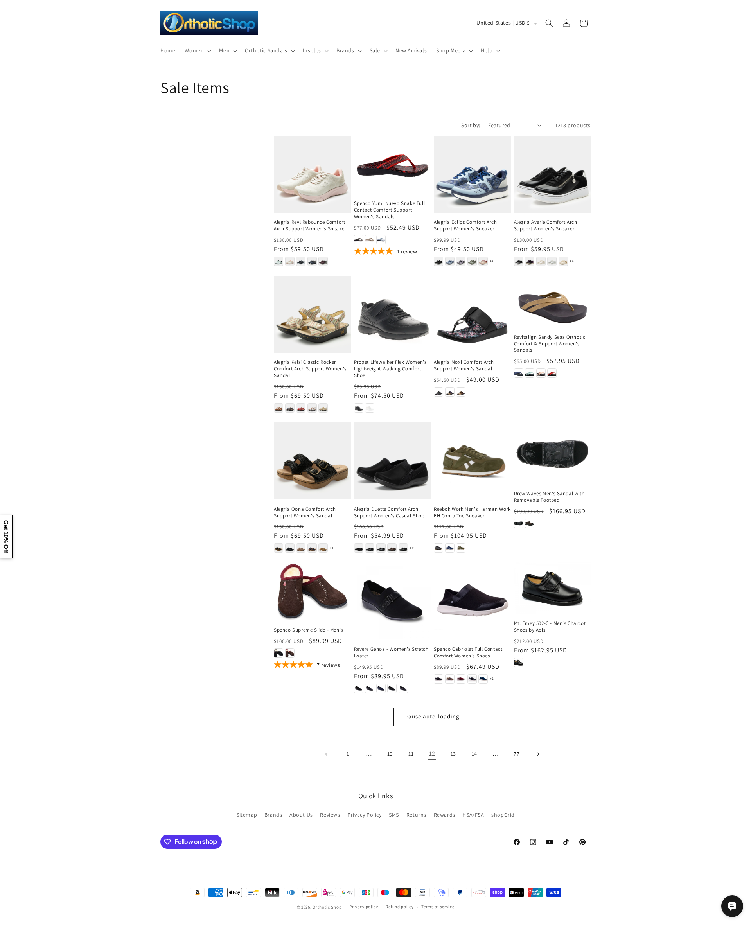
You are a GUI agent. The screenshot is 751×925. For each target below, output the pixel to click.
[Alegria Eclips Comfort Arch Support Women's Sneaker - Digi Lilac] (460, 261)
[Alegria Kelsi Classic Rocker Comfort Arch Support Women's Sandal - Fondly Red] (300, 408)
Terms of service (437, 906)
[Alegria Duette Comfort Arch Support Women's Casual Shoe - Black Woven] (369, 548)
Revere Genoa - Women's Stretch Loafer (391, 652)
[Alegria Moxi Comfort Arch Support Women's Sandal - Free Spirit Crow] (450, 392)
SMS (394, 814)
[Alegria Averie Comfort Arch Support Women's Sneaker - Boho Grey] (552, 261)
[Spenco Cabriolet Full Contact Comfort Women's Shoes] (472, 600)
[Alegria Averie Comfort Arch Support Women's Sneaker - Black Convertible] (518, 261)
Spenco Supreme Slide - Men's (308, 630)
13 (453, 753)
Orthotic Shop (327, 907)
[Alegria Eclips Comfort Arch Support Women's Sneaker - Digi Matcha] (472, 261)
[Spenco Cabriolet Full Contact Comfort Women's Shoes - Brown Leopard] (450, 679)
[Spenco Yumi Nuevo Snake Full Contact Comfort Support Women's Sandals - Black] (358, 239)
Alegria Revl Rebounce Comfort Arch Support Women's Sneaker (310, 225)
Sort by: (470, 125)
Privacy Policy (364, 814)
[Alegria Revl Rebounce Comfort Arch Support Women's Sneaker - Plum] (323, 261)
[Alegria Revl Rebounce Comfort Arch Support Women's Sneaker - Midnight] (312, 261)
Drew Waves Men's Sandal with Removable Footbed (549, 496)
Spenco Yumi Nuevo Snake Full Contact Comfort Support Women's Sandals (389, 210)
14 (474, 753)
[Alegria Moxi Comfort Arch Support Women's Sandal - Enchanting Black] (438, 392)
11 (410, 753)
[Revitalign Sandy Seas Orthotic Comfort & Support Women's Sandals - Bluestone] (529, 373)
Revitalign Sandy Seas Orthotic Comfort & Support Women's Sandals (550, 344)
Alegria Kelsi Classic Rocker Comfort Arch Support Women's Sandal (310, 369)
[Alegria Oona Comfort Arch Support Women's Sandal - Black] (278, 548)
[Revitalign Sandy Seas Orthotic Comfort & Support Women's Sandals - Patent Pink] (541, 373)
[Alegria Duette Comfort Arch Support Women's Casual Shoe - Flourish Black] (381, 548)
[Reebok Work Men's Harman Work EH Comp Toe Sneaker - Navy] (450, 548)
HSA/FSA (473, 814)
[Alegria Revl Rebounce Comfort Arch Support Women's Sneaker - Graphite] (300, 261)
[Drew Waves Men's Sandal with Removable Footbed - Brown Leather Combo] (529, 523)
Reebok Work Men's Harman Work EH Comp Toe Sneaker (472, 512)
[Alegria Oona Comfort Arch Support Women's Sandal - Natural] (323, 548)
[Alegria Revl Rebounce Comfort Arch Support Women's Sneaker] (312, 174)
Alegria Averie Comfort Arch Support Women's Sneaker (545, 225)
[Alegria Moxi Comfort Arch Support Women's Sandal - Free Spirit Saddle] (460, 392)
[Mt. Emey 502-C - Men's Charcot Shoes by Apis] (552, 588)
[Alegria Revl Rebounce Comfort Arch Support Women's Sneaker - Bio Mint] (278, 261)
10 (390, 753)
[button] (197, 50)
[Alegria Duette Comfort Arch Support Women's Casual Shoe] (392, 460)
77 (516, 753)
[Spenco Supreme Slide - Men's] (312, 591)
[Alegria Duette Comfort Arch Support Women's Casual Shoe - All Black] (358, 548)
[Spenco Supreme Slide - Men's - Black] (278, 653)
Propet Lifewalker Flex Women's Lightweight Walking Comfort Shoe (390, 369)
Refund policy (399, 906)
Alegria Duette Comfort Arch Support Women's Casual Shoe (389, 512)
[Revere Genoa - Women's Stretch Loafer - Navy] (381, 688)
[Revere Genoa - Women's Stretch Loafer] (392, 600)
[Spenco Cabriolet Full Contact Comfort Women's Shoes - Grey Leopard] (472, 679)
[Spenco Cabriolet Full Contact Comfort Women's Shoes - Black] (438, 679)
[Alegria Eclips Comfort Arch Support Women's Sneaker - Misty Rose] (483, 261)
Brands (273, 814)
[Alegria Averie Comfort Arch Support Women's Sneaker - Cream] (563, 261)
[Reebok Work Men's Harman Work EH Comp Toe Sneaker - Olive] (460, 548)
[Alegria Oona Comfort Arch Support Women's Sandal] (312, 460)
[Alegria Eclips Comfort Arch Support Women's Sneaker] (472, 174)
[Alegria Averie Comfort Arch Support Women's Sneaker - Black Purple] (529, 261)
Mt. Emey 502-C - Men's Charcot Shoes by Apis (550, 626)
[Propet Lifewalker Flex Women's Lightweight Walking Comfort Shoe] (392, 314)
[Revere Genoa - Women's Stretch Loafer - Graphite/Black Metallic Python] (369, 688)
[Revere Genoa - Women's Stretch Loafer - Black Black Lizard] (392, 688)
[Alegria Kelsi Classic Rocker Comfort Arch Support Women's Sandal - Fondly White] (312, 408)
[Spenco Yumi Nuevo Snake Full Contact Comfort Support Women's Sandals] (392, 165)
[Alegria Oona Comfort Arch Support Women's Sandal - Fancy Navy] (312, 548)
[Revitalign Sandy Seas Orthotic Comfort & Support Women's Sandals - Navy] (518, 373)
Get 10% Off (6, 536)
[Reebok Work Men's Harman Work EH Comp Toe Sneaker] (472, 460)
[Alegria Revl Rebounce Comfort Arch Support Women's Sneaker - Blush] (290, 261)
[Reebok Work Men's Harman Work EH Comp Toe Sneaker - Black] (438, 548)
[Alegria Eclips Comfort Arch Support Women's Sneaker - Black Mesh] (438, 261)
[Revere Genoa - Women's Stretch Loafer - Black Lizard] (358, 688)
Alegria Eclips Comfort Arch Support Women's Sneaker (465, 225)
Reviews (330, 814)
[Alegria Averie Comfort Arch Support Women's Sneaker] (552, 174)
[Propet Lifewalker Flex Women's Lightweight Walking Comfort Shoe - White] (369, 408)
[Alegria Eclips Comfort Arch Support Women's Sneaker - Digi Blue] (450, 261)
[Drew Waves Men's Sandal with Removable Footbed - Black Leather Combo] (518, 523)
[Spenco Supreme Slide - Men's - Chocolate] (290, 653)
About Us (301, 814)
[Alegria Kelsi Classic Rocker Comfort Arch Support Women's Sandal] (312, 314)
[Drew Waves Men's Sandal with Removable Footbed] (552, 453)
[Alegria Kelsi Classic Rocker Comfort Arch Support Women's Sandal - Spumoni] (323, 408)
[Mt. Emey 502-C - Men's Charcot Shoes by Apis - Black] (518, 662)
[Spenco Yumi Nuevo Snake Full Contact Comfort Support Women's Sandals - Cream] (369, 239)
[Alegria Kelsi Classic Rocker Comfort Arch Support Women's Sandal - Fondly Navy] (290, 408)
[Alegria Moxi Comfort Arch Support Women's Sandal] (472, 314)
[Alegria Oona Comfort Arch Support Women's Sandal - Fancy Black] (290, 548)
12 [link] (432, 753)
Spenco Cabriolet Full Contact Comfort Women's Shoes (468, 652)
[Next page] (537, 754)
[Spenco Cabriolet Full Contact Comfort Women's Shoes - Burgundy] (460, 679)
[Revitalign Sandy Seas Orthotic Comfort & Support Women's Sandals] (552, 301)
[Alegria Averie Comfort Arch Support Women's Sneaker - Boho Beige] (541, 261)
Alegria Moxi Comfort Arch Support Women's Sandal (464, 365)
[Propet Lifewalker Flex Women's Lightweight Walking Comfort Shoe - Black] (358, 408)
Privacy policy (363, 906)
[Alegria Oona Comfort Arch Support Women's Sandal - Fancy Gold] (300, 548)
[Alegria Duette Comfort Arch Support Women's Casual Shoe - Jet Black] (403, 548)
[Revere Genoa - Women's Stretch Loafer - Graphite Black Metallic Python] (403, 688)
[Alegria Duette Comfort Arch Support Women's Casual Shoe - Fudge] (392, 548)
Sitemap (246, 814)
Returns (416, 814)
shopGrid (503, 814)
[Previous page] (326, 754)
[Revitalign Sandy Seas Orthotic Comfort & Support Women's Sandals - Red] (552, 373)
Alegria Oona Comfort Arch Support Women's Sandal (305, 512)
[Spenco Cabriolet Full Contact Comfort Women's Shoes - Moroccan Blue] (483, 679)
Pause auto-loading (432, 716)
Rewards (444, 814)
